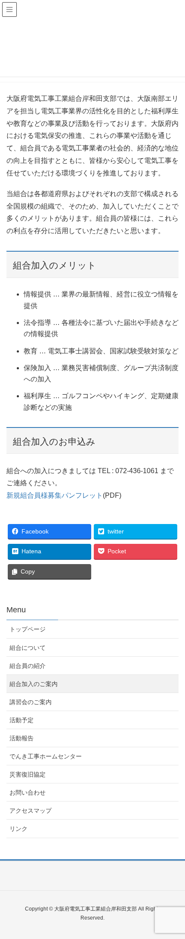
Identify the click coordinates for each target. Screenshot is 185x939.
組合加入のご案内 (33, 683)
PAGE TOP (171, 903)
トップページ (27, 629)
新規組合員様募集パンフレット (54, 495)
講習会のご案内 (30, 702)
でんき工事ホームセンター (45, 756)
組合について (27, 647)
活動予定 (21, 720)
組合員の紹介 (27, 665)
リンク (18, 828)
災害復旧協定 (27, 774)
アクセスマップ (30, 810)
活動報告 (21, 738)
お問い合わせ (27, 792)
